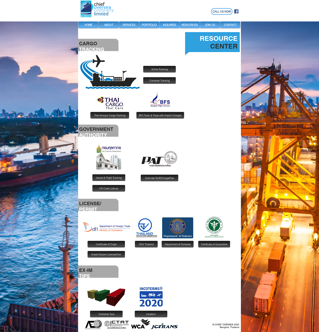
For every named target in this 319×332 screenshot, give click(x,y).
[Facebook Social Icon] (236, 11)
